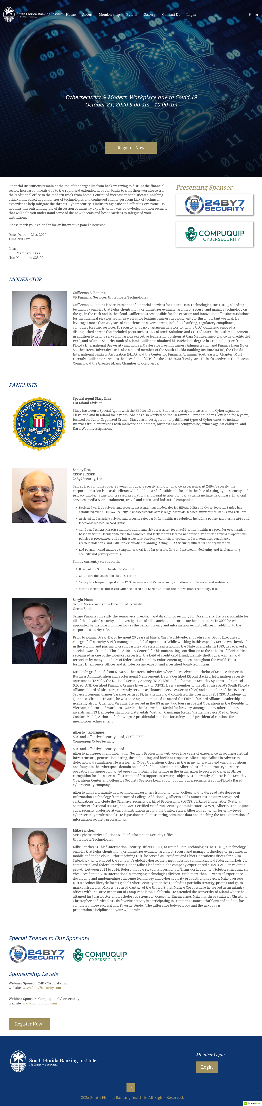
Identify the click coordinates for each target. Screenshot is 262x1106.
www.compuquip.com (40, 1003)
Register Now (131, 147)
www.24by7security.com (42, 988)
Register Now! (29, 1024)
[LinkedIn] (256, 15)
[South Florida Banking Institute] (33, 14)
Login (207, 1067)
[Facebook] (249, 15)
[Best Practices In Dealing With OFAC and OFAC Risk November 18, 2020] (258, 1089)
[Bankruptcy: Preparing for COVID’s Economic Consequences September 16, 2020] (3, 1089)
